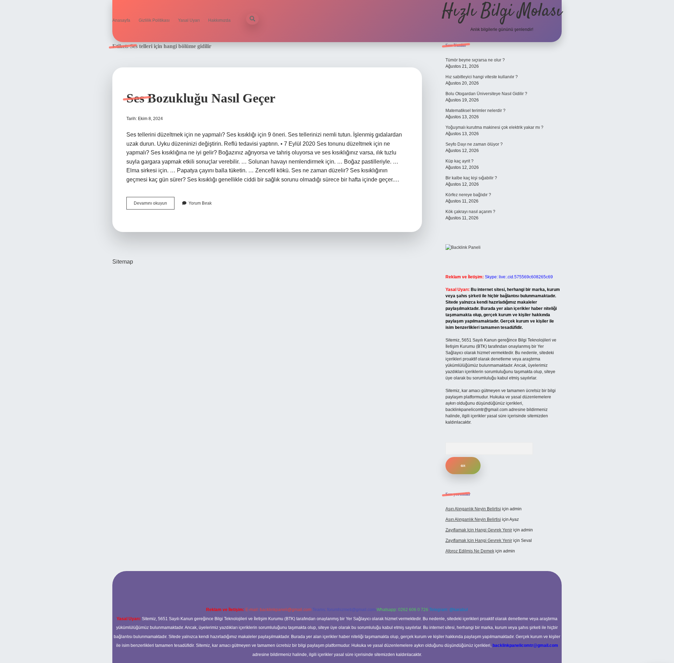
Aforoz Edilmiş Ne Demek (469, 551)
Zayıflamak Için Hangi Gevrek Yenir (478, 530)
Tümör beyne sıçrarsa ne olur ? (475, 60)
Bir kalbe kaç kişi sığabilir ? (471, 177)
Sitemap (122, 262)
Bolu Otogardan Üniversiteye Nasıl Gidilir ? (486, 93)
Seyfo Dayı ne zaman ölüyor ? (474, 144)
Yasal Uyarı (189, 20)
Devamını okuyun (154, 205)
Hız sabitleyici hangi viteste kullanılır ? (481, 76)
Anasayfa (121, 20)
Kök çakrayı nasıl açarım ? (470, 211)
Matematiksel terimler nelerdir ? (475, 110)
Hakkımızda (219, 20)
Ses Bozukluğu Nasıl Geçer (200, 98)
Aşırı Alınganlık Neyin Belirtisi (473, 508)
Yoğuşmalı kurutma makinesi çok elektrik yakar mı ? (494, 127)
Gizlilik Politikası (154, 20)
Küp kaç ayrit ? (459, 161)
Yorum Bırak (200, 203)
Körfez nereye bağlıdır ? (468, 194)
